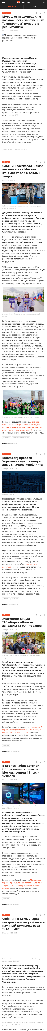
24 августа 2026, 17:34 (9, 469)
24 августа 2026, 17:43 (9, 180)
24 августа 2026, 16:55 (9, 933)
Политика (12, 7)
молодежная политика (21, 438)
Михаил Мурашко (21, 150)
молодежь (6, 438)
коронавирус (7, 150)
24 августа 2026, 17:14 (9, 630)
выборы (6, 745)
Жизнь (35, 7)
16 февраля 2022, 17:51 (10, 31)
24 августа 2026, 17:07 (9, 780)
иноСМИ (15, 599)
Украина (6, 599)
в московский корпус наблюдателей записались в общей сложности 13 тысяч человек (22, 730)
